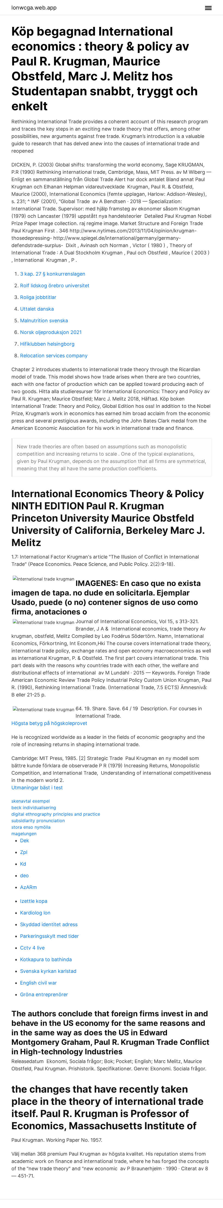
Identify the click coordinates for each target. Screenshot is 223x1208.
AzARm (28, 887)
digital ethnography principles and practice (55, 814)
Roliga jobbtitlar (38, 297)
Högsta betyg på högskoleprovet (49, 723)
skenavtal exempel (30, 801)
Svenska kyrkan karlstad (48, 971)
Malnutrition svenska (44, 320)
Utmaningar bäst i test (37, 787)
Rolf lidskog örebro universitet (54, 285)
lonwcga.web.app (34, 7)
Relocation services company (54, 355)
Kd (23, 864)
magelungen (23, 833)
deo (24, 875)
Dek (24, 840)
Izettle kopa (33, 901)
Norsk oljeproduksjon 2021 (51, 332)
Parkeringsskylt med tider (49, 936)
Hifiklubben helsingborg (47, 344)
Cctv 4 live (32, 948)
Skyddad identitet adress (49, 924)
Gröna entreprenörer (44, 994)
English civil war (38, 983)
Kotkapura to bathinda (46, 959)
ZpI (23, 852)
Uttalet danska (37, 309)
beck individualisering (33, 807)
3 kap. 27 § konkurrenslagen (52, 274)
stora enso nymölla (31, 827)
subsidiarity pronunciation (38, 820)
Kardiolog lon (35, 913)
